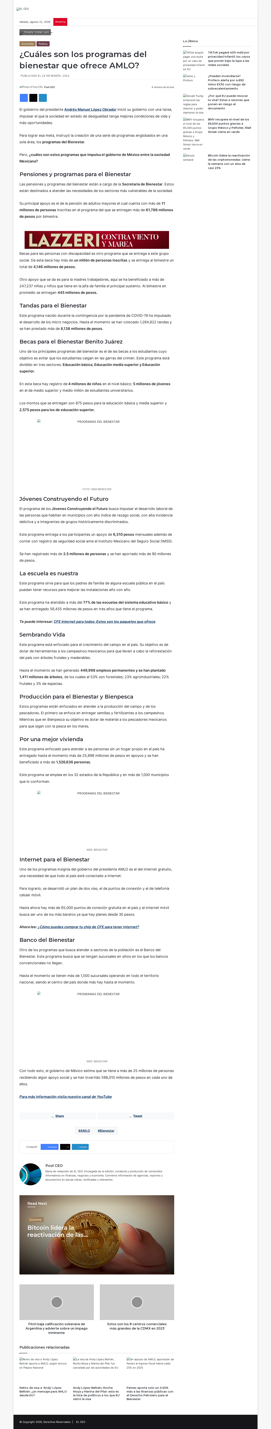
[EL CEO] (22, 9)
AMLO (85, 1131)
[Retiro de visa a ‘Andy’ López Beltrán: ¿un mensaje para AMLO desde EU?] (43, 1370)
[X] (33, 98)
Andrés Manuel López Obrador (90, 109)
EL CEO (80, 1421)
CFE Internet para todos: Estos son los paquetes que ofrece (105, 622)
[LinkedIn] (43, 98)
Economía (28, 43)
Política (43, 43)
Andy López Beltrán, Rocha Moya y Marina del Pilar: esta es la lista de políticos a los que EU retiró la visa (96, 1393)
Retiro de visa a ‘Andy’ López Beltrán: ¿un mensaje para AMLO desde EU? (43, 1391)
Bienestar (107, 1131)
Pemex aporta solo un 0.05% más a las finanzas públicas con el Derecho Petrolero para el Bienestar (150, 1393)
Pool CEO (49, 87)
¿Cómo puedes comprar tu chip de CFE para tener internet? (88, 927)
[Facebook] (24, 98)
